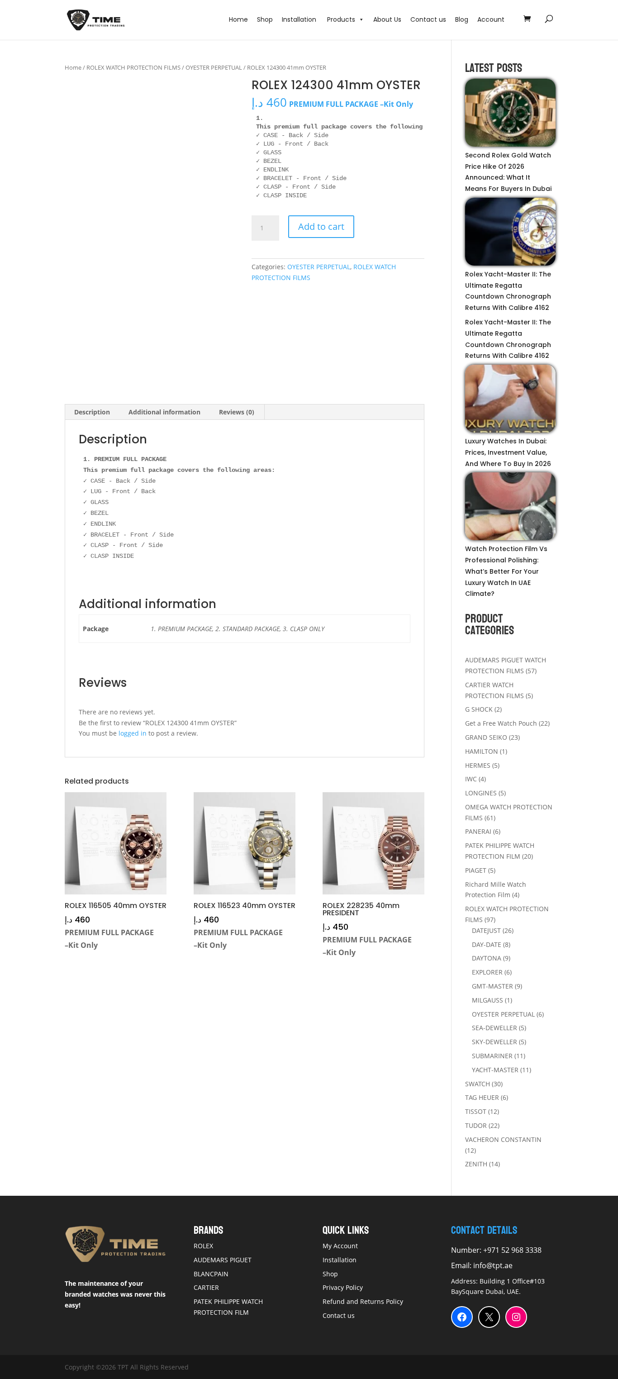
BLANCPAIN (211, 1274)
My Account (340, 1245)
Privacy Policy (343, 1287)
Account (490, 19)
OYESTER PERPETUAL (213, 67)
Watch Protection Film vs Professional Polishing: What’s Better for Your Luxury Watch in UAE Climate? (506, 571)
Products (341, 19)
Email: (462, 1265)
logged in (133, 733)
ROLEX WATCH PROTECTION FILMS (133, 67)
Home (238, 19)
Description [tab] (92, 412)
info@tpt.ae (493, 1265)
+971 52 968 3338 (511, 1250)
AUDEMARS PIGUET (223, 1259)
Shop (265, 19)
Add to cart (321, 226)
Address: (465, 1281)
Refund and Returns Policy (363, 1301)
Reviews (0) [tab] (236, 412)
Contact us (428, 19)
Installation (300, 19)
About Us (387, 19)
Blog (461, 19)
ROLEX (203, 1245)
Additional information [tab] (164, 412)
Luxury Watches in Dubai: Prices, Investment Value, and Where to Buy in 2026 (508, 452)
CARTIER (206, 1287)
